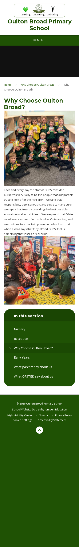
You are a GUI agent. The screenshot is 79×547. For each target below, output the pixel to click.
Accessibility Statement (52, 420)
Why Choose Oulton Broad (37, 85)
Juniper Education (56, 409)
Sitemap (44, 415)
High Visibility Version (20, 415)
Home (8, 85)
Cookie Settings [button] (22, 420)
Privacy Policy (63, 415)
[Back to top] (39, 430)
